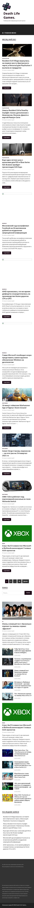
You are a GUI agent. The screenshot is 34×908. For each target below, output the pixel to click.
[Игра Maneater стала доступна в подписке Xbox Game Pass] (7, 779)
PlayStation (5, 58)
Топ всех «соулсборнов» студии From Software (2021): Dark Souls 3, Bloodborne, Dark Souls (22, 661)
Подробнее (6, 87)
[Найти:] (17, 593)
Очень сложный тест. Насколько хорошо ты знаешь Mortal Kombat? (21, 673)
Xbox (3, 543)
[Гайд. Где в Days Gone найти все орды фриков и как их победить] (7, 655)
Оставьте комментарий (8, 70)
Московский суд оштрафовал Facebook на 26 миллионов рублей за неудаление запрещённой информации (16, 840)
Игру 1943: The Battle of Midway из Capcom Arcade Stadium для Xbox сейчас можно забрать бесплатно (22, 798)
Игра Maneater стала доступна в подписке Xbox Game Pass (21, 775)
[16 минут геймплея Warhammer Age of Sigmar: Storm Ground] (17, 395)
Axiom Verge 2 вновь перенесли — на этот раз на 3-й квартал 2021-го (16, 453)
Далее (25, 581)
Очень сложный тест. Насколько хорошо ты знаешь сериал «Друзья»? (16, 626)
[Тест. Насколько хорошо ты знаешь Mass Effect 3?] (7, 700)
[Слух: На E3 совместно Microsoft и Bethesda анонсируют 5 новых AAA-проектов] (17, 534)
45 (19, 581)
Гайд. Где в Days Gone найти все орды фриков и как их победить (22, 650)
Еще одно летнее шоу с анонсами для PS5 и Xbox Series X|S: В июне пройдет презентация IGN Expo (17, 833)
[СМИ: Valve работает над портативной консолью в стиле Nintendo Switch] (17, 486)
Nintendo (5, 403)
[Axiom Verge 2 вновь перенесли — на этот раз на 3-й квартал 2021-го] (17, 441)
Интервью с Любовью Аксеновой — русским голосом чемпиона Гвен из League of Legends (22, 684)
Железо (4, 223)
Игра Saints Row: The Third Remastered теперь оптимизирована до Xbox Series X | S (22, 752)
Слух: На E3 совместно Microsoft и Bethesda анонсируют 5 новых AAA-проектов (16, 548)
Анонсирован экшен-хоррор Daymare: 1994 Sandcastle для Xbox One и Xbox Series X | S (22, 764)
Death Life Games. (11, 15)
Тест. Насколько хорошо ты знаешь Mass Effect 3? (23, 694)
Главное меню (10, 33)
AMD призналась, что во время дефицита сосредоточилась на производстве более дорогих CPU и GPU (16, 847)
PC (2, 621)
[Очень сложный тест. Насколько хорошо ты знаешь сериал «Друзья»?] (17, 620)
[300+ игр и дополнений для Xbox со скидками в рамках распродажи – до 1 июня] (7, 789)
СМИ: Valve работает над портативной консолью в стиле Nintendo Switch (16, 499)
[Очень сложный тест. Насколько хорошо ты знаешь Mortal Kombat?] (7, 676)
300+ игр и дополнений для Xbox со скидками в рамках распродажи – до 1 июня (22, 785)
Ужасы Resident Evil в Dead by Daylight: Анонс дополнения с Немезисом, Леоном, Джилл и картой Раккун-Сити (16, 826)
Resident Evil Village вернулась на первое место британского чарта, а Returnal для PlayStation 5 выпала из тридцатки (16, 819)
